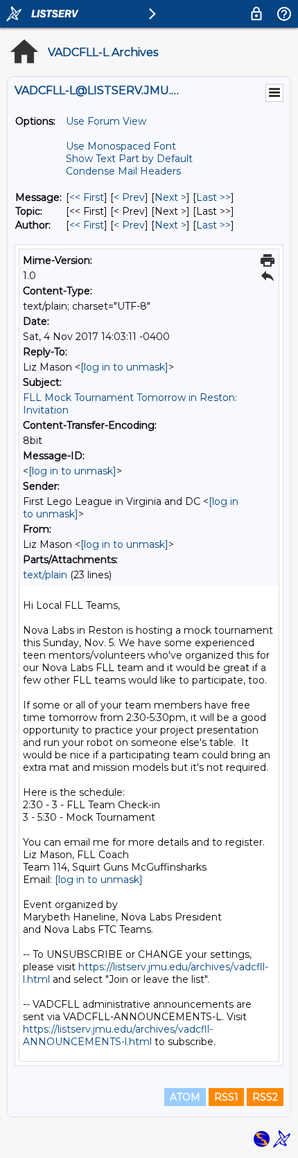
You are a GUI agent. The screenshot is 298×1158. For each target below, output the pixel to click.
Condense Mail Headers (123, 171)
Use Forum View (106, 121)
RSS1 (226, 1097)
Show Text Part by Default (129, 158)
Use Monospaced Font (121, 146)
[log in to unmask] (124, 367)
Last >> (213, 197)
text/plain (45, 575)
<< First (86, 197)
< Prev (129, 197)
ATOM (185, 1097)
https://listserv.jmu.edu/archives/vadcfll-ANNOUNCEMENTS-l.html (118, 1035)
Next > (170, 197)
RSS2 (265, 1097)
